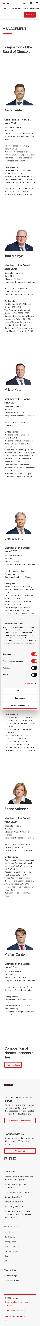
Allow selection (20, 698)
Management (10, 1241)
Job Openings (10, 1275)
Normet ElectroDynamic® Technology (15, 1186)
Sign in (24, 3)
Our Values (9, 1232)
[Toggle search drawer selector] (31, 3)
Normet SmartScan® (13, 1197)
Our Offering (9, 1237)
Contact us (30, 15)
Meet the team (13, 1065)
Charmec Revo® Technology (16, 1192)
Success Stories (11, 1251)
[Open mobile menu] (37, 3)
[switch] (34, 661)
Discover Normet (14, 8)
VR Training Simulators (14, 1206)
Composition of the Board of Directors (17, 49)
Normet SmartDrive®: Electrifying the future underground (18, 1178)
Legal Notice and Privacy (15, 1310)
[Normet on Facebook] (10, 1159)
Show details (28, 684)
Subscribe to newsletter (20, 1120)
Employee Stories (12, 1280)
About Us (25, 8)
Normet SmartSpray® (13, 1202)
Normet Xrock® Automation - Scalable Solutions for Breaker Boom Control (17, 1214)
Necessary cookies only (20, 705)
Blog (6, 1256)
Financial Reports (11, 1246)
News (6, 1261)
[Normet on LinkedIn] (14, 1159)
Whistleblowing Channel (14, 1316)
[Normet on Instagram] (5, 1159)
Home (4, 8)
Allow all (20, 691)
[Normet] (6, 3)
